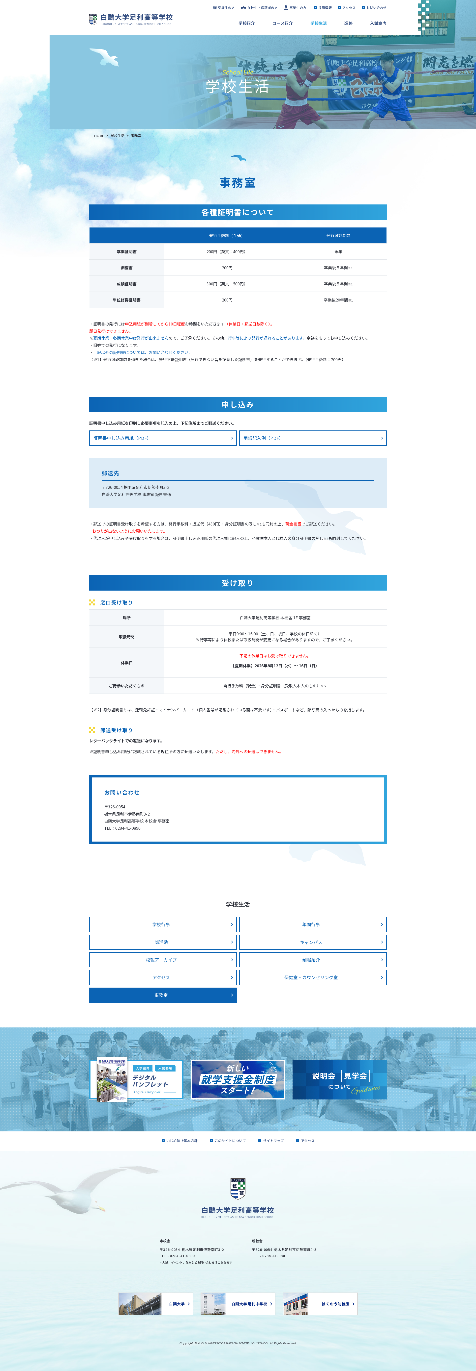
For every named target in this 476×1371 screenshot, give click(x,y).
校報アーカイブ (161, 959)
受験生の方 (226, 7)
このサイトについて (230, 1140)
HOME (99, 135)
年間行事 (311, 924)
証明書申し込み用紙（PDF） (122, 438)
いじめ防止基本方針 (182, 1140)
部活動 (161, 942)
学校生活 (318, 23)
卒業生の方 (298, 7)
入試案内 (378, 23)
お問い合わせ (376, 7)
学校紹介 (246, 23)
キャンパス (311, 942)
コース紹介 (282, 23)
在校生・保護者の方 (262, 7)
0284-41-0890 (128, 828)
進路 (348, 23)
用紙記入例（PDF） (263, 438)
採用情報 (325, 7)
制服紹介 (311, 959)
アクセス (349, 7)
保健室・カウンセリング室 (311, 977)
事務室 (161, 995)
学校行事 (161, 924)
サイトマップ (273, 1140)
